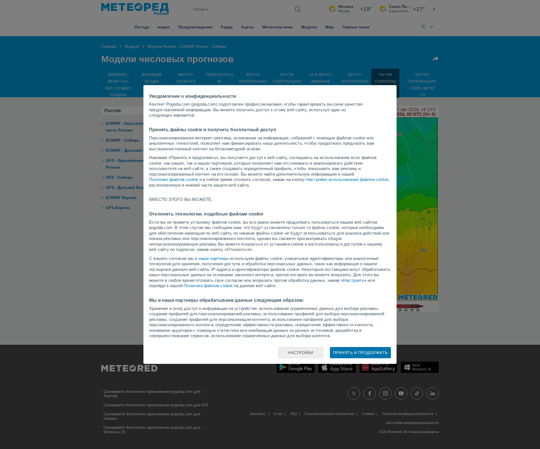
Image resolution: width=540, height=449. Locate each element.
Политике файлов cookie (173, 179)
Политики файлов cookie (208, 285)
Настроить (353, 280)
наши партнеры (214, 258)
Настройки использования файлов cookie (347, 179)
